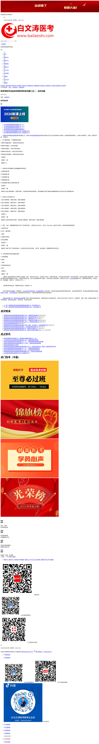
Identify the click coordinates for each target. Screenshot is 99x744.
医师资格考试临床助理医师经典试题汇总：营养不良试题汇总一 (21, 328)
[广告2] (30, 477)
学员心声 (6, 79)
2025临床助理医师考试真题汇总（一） (14, 127)
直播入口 (6, 67)
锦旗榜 (5, 82)
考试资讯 (13, 85)
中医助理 (47, 85)
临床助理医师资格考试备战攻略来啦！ (14, 129)
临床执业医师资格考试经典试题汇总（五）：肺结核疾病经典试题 (22, 349)
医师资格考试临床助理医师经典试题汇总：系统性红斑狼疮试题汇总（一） (24, 330)
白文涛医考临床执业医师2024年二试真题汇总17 (17, 353)
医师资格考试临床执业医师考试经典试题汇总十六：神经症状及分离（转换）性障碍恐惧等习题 (30, 346)
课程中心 (6, 57)
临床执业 (3, 85)
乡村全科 (24, 85)
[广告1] (30, 516)
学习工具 (6, 70)
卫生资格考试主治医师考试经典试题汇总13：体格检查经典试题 (21, 340)
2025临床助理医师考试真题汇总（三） (14, 124)
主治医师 (18, 85)
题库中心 (6, 60)
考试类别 (15, 87)
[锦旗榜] (30, 438)
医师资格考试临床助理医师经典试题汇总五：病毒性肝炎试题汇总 (22, 315)
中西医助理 (36, 85)
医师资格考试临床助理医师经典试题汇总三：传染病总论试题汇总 (22, 320)
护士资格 (52, 85)
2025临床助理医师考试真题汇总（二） (14, 126)
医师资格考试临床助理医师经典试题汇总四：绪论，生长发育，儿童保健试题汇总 (26, 325)
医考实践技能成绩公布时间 (11, 345)
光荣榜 (5, 76)
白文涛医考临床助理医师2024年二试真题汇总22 (17, 131)
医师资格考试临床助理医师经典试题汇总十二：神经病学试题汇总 (22, 322)
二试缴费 (3, 44)
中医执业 (42, 85)
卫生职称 (63, 85)
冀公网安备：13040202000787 (43, 651)
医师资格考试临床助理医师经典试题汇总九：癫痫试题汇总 (20, 318)
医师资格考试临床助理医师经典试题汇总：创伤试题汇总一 (22, 305)
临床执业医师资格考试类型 (11, 323)
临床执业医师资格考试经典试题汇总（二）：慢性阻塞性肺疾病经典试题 (23, 341)
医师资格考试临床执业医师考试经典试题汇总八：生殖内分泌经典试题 (23, 351)
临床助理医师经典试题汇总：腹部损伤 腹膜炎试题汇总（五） (20, 338)
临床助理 (8, 85)
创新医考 (6, 97)
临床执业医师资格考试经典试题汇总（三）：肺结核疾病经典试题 (22, 348)
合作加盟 (6, 73)
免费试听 (6, 63)
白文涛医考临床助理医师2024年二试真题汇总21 (17, 132)
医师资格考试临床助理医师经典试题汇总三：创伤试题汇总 (22, 307)
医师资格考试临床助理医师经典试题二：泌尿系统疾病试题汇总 (21, 326)
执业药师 (58, 85)
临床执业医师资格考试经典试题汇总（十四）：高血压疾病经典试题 (22, 343)
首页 (5, 54)
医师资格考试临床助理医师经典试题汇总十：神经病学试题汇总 (21, 317)
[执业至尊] (30, 399)
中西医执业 (30, 85)
